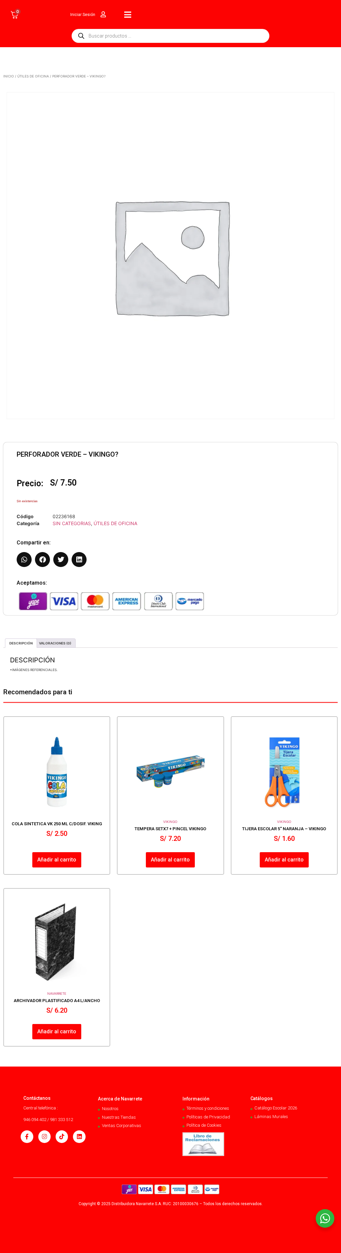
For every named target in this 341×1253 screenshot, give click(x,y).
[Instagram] (44, 1136)
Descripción (21, 643)
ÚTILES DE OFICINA (33, 76)
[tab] (21, 643)
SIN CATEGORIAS (72, 523)
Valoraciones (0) (55, 643)
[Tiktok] (62, 1136)
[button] (24, 559)
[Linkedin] (79, 1136)
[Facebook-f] (27, 1136)
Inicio (8, 76)
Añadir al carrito (56, 859)
